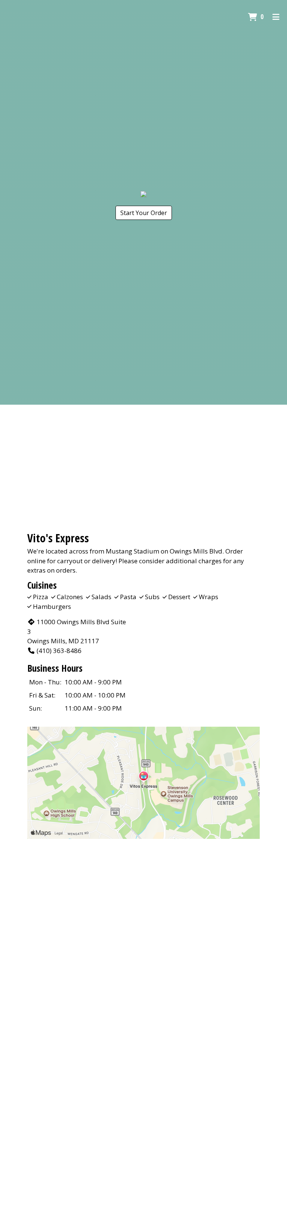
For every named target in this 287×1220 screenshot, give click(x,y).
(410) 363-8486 (59, 650)
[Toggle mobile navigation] (276, 17)
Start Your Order (143, 213)
